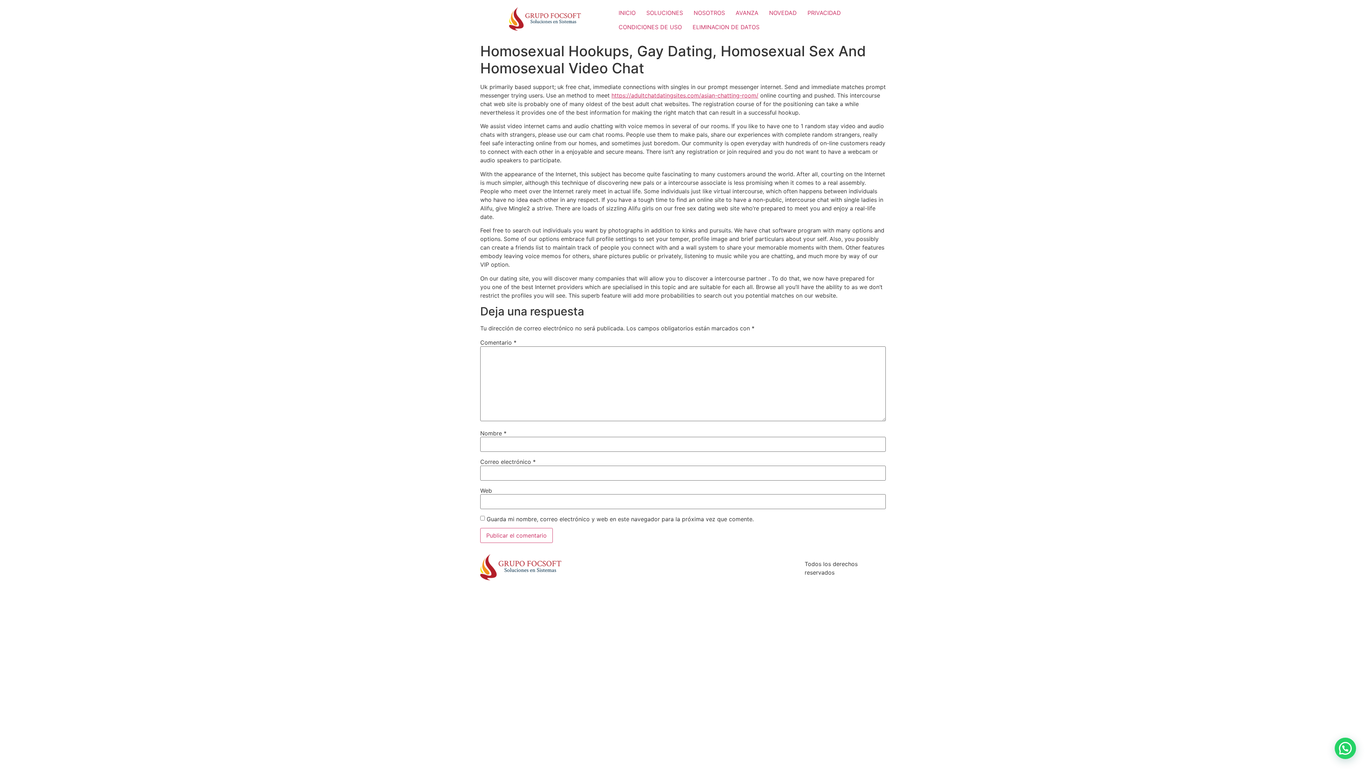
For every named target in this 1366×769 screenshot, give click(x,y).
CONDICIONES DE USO (650, 27)
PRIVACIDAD (824, 12)
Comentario (498, 342)
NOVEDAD (783, 12)
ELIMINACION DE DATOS (726, 27)
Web (486, 490)
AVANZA (747, 12)
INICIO (627, 12)
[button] (1345, 748)
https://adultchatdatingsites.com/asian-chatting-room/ (684, 95)
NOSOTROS (709, 12)
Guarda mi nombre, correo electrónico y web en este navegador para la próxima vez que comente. (620, 519)
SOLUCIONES (664, 12)
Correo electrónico (508, 462)
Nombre (493, 433)
